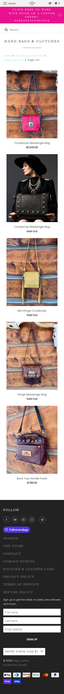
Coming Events (19, 561)
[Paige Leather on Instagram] (33, 519)
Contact (12, 554)
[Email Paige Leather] (43, 519)
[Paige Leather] (32, 3)
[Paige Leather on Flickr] (38, 519)
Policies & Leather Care (28, 569)
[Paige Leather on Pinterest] (24, 519)
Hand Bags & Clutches (29, 55)
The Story (13, 546)
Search (10, 538)
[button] (51, 3)
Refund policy (18, 592)
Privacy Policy (18, 577)
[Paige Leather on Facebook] (7, 519)
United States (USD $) (22, 651)
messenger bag (13, 60)
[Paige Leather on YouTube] (16, 519)
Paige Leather (20, 660)
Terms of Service (21, 584)
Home (7, 55)
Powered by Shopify (15, 665)
